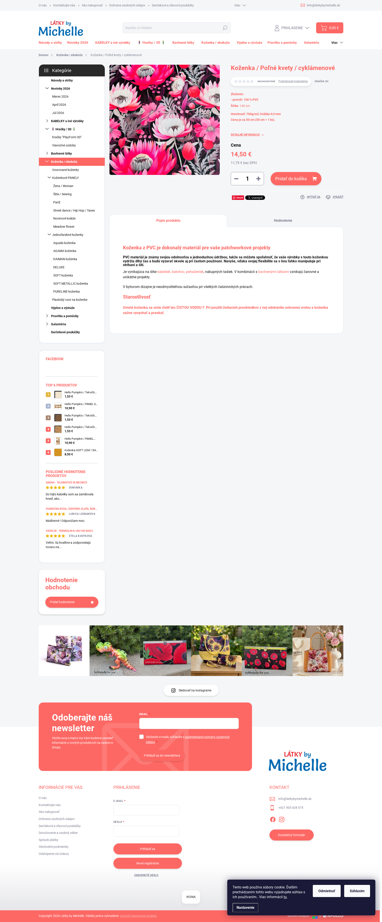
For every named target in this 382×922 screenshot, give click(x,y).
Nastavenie (245, 907)
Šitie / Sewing (62, 194)
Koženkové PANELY (65, 178)
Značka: (321, 81)
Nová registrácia (147, 863)
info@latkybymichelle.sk (294, 799)
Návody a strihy (62, 80)
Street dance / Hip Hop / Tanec (74, 210)
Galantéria (58, 324)
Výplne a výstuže (63, 308)
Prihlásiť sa (147, 849)
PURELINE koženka (66, 291)
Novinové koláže (64, 218)
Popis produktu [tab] (168, 220)
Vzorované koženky (65, 170)
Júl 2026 (58, 113)
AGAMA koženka (64, 251)
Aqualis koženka (64, 243)
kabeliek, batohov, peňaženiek (180, 272)
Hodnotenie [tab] (283, 220)
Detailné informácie (245, 134)
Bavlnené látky (61, 153)
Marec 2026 (60, 96)
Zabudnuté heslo (146, 875)
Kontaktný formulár (291, 835)
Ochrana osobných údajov (127, 5)
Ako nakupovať (92, 5)
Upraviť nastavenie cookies (138, 916)
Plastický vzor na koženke (69, 299)
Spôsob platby (48, 840)
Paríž (56, 202)
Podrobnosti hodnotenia (293, 81)
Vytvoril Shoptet (298, 916)
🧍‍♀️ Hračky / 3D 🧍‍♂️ (63, 129)
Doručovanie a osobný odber (58, 833)
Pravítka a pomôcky (64, 316)
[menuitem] (51, 42)
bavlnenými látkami (273, 272)
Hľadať (225, 28)
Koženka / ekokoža (64, 161)
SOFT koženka (63, 275)
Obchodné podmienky (54, 846)
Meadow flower (63, 226)
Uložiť (239, 197)
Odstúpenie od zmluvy (54, 854)
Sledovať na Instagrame (195, 690)
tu (285, 897)
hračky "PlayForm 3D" (67, 137)
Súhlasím (357, 891)
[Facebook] (272, 818)
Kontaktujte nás (64, 5)
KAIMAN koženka (65, 259)
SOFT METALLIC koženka (70, 283)
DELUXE (59, 267)
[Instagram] (281, 818)
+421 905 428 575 (290, 807)
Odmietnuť (326, 891)
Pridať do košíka (291, 178)
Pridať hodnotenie (62, 602)
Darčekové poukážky (65, 332)
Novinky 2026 (60, 88)
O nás (43, 5)
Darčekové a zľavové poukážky (173, 5)
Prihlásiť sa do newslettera (162, 755)
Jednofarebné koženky (67, 235)
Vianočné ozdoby (64, 145)
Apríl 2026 (59, 104)
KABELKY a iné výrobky (67, 121)
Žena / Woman (63, 186)
